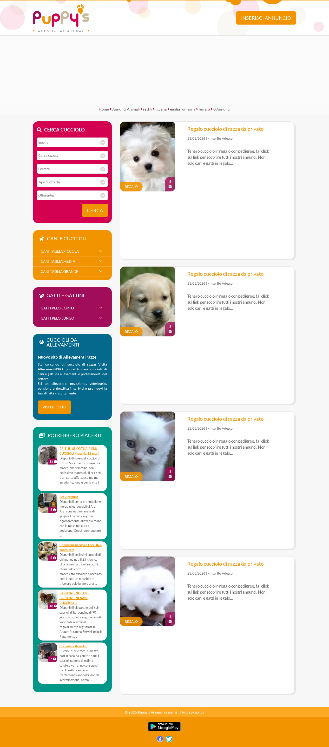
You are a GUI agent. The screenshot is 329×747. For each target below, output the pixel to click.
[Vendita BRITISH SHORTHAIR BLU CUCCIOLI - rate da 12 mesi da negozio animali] (47, 455)
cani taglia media (58, 261)
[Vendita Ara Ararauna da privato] (47, 503)
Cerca (95, 210)
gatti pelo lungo (57, 318)
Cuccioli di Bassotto (73, 646)
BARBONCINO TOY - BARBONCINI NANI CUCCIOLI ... (74, 598)
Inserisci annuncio (266, 18)
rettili (147, 109)
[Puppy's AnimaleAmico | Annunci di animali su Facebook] (160, 740)
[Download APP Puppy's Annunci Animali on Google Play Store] (164, 730)
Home (104, 109)
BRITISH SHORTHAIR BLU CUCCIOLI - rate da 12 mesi (79, 451)
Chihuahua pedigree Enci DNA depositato (80, 547)
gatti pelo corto (57, 308)
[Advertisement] (164, 69)
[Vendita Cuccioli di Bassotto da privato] (47, 652)
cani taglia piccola (60, 251)
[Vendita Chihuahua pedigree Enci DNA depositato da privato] (47, 551)
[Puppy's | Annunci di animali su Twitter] (169, 740)
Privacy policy (193, 712)
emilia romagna (182, 109)
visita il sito (54, 407)
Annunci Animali (126, 109)
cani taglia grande (59, 271)
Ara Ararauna (68, 497)
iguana (161, 109)
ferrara (204, 109)
